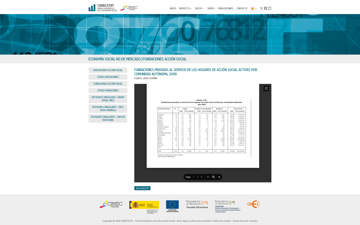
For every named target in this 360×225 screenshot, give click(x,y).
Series (210, 8)
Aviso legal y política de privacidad (194, 221)
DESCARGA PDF (142, 188)
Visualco (253, 221)
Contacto (242, 8)
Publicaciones (225, 8)
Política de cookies (221, 221)
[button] (191, 8)
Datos (198, 8)
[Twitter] (261, 8)
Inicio (173, 8)
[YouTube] (269, 8)
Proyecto (184, 8)
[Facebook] (265, 8)
